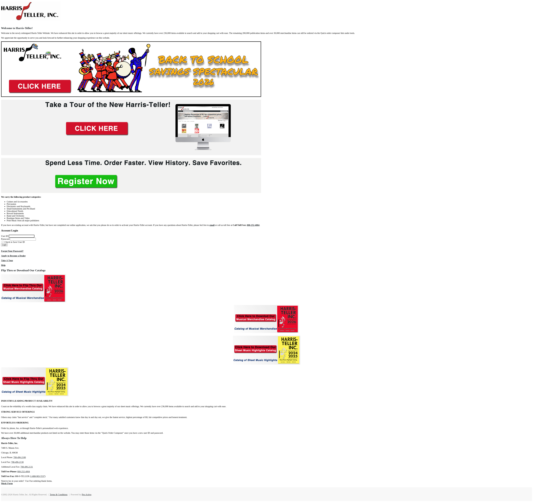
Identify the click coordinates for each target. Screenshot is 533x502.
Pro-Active (86, 494)
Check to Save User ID (14, 242)
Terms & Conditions (58, 494)
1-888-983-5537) (38, 476)
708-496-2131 (26, 467)
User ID (4, 236)
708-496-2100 (19, 457)
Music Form (7, 483)
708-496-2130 (17, 462)
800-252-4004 (23, 471)
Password (5, 239)
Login (4, 245)
